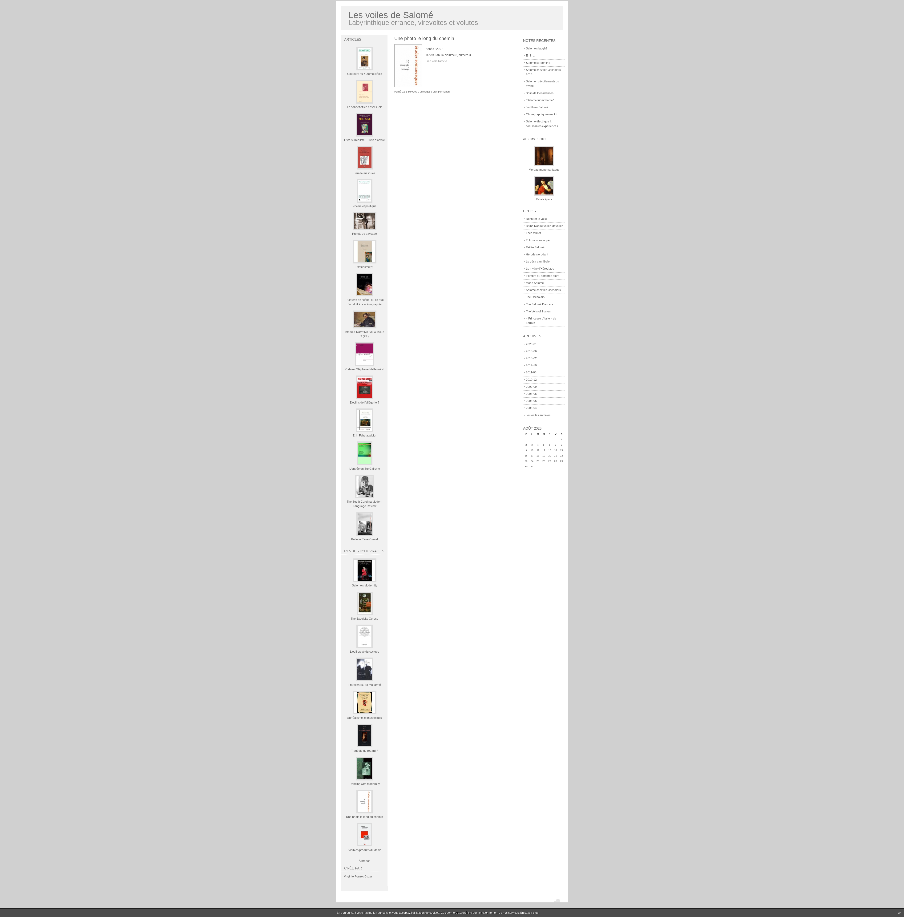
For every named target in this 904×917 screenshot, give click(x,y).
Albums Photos (535, 139)
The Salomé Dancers (539, 304)
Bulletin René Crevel (364, 539)
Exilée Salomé (535, 247)
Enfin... (530, 55)
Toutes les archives (538, 415)
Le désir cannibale (538, 261)
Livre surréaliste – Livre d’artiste (364, 140)
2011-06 (531, 372)
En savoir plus (529, 912)
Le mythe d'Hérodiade (540, 268)
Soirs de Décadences (539, 93)
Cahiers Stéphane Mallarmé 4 (364, 369)
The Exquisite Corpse (364, 618)
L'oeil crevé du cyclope (364, 651)
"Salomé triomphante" (540, 100)
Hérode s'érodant (537, 254)
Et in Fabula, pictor (364, 435)
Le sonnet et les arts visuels (364, 107)
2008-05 (531, 401)
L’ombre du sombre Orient (542, 276)
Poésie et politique (364, 206)
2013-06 (531, 351)
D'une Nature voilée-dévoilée (544, 226)
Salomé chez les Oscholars (543, 290)
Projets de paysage (364, 233)
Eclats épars (544, 199)
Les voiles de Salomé (390, 15)
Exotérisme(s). (364, 267)
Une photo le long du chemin (364, 817)
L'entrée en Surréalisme (364, 468)
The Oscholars (535, 297)
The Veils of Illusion (538, 311)
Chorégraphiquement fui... (542, 114)
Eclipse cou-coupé (538, 240)
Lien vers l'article (436, 61)
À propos (364, 861)
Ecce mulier (533, 233)
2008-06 (531, 394)
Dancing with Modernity (365, 784)
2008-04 (531, 408)
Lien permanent (441, 91)
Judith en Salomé (537, 107)
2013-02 (531, 358)
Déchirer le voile (536, 219)
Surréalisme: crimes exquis (364, 717)
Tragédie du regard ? (364, 750)
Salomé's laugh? (536, 48)
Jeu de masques (364, 173)
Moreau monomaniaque (544, 169)
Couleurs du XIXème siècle (364, 74)
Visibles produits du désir (364, 850)
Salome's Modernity (364, 585)
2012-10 (531, 365)
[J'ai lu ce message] (899, 913)
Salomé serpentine (538, 63)
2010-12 (531, 379)
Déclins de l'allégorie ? (364, 402)
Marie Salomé (535, 283)
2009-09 (531, 386)
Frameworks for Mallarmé (364, 685)
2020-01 (531, 344)
